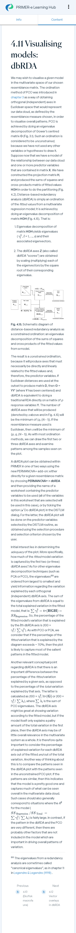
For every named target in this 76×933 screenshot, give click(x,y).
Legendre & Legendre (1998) (33, 873)
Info (19, 19)
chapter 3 (17, 97)
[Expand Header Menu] (68, 6)
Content (57, 19)
